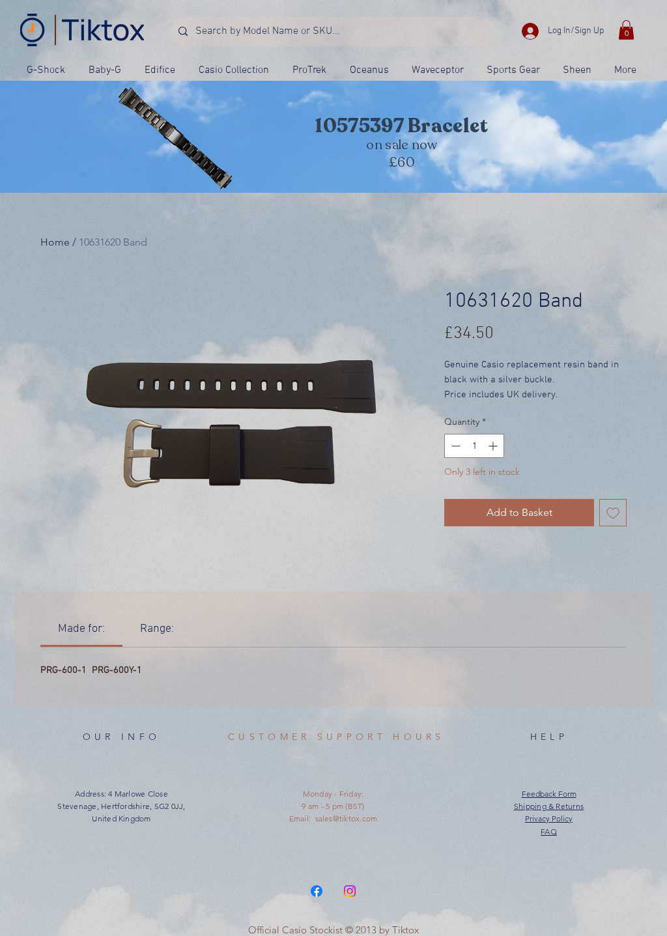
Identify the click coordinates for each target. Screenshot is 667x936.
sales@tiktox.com (346, 818)
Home (55, 242)
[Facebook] (316, 891)
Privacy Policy (549, 818)
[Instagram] (350, 891)
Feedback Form (549, 794)
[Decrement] (454, 445)
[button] (626, 30)
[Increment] (494, 445)
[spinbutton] (474, 445)
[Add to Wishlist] (613, 512)
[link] (81, 629)
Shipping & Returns (549, 806)
